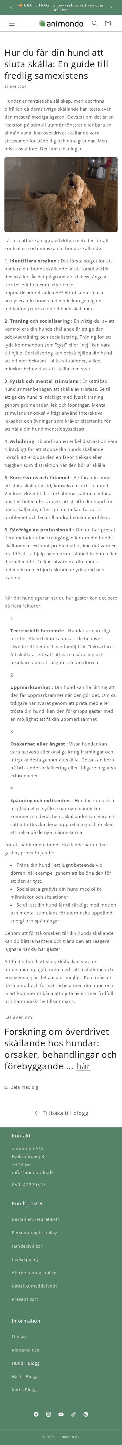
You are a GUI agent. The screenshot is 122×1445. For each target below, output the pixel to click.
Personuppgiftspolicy (34, 1232)
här (83, 1066)
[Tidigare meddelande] (10, 7)
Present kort (25, 1299)
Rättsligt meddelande (35, 1286)
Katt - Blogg (24, 1390)
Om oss (20, 1336)
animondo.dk (68, 1436)
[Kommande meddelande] (111, 7)
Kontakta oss (25, 1350)
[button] (11, 23)
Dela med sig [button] (24, 1087)
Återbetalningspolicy (34, 1272)
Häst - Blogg (25, 1376)
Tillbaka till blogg (65, 1112)
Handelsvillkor (27, 1246)
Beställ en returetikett (35, 1219)
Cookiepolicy (25, 1259)
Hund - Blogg (26, 1363)
